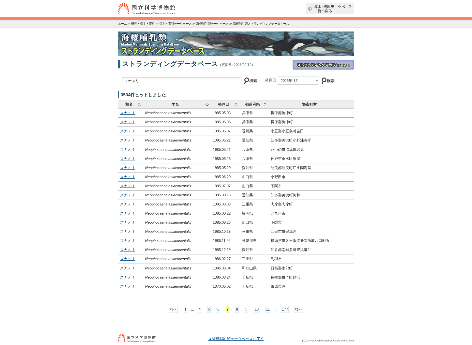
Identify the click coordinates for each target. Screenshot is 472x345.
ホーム (122, 23)
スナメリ (127, 113)
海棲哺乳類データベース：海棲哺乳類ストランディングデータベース (236, 43)
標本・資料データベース (175, 23)
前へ (173, 309)
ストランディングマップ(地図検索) (323, 65)
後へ (299, 309)
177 (285, 309)
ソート (139, 104)
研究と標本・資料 (143, 23)
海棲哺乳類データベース (212, 23)
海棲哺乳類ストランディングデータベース (261, 23)
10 (257, 309)
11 (268, 309)
